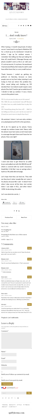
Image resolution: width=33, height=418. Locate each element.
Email (3, 358)
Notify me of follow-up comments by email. (15, 374)
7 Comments (20, 38)
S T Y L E (19, 404)
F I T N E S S (26, 404)
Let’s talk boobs (13, 317)
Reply (29, 248)
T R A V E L (5, 404)
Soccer (16, 32)
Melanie (3, 259)
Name (3, 351)
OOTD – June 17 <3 (7, 239)
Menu (5, 26)
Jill (2, 304)
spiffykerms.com (16, 413)
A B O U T (4, 406)
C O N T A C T (12, 406)
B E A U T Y (12, 404)
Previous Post (9, 217)
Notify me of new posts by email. (12, 380)
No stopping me (6, 230)
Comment (5, 331)
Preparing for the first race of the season (14, 234)
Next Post (24, 217)
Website (4, 365)
